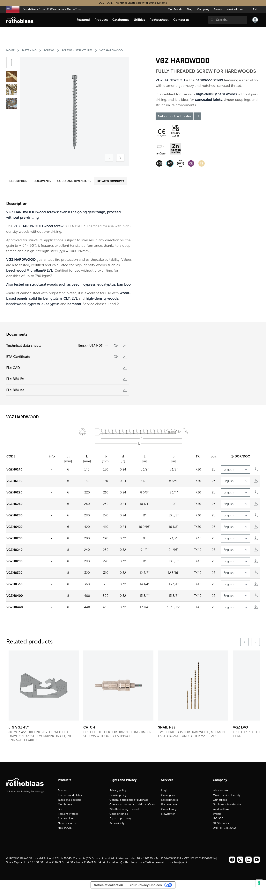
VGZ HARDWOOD (111, 50)
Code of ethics (118, 813)
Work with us (235, 9)
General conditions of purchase (128, 799)
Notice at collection (108, 885)
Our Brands (175, 9)
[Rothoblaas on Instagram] (248, 860)
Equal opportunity (120, 818)
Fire (60, 809)
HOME (10, 50)
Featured (83, 19)
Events (218, 9)
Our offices (220, 799)
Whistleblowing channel (124, 809)
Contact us (181, 19)
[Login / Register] (255, 20)
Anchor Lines (66, 818)
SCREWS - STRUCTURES (77, 50)
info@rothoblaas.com (129, 862)
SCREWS (49, 50)
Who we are (220, 790)
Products (101, 19)
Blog (189, 9)
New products (67, 823)
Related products (110, 181)
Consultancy (169, 809)
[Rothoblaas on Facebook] (232, 860)
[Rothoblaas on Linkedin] (240, 860)
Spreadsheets (169, 799)
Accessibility (116, 823)
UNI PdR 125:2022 (224, 827)
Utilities (139, 19)
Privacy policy (117, 790)
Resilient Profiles (68, 813)
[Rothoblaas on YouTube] (257, 860)
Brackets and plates (70, 795)
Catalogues (168, 795)
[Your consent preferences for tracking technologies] (259, 883)
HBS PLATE (65, 827)
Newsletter (168, 813)
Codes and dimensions (74, 181)
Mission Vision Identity (226, 795)
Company (203, 9)
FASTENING (29, 50)
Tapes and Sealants (69, 799)
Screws (62, 790)
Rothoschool (169, 804)
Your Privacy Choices (145, 885)
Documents (42, 181)
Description (18, 181)
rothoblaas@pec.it (177, 862)
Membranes (65, 804)
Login (164, 790)
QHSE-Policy (221, 823)
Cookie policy (118, 795)
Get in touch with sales (227, 804)
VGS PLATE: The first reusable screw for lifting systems (133, 2)
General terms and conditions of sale (132, 804)
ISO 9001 (219, 818)
